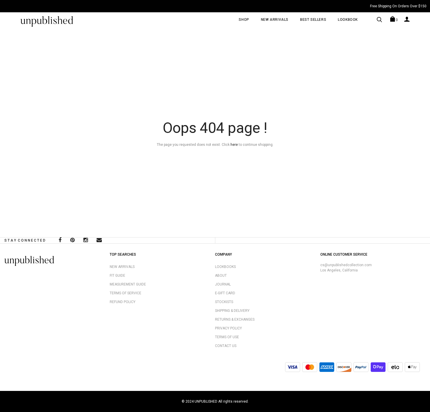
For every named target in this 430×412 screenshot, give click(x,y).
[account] (407, 19)
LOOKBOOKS (225, 267)
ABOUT (221, 275)
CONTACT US (225, 346)
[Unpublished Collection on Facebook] (60, 241)
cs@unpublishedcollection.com (346, 265)
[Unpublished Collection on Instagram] (85, 241)
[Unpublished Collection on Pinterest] (72, 241)
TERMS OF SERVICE (125, 293)
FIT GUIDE (117, 275)
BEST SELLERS (313, 20)
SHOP (244, 20)
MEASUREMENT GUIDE (128, 284)
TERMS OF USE (227, 337)
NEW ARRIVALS (274, 20)
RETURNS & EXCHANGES (234, 319)
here (234, 145)
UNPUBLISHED (206, 401)
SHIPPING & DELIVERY (232, 311)
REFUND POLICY (122, 302)
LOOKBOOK (348, 20)
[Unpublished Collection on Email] (99, 241)
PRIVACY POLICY (228, 328)
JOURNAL (223, 284)
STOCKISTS (224, 302)
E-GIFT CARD (225, 293)
